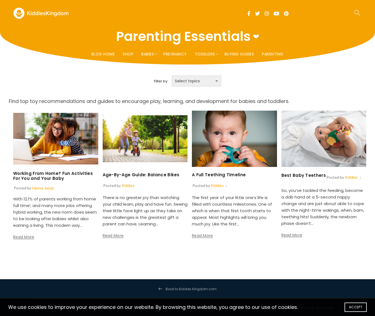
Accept (355, 307)
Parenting (272, 54)
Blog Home (103, 54)
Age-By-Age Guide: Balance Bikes (141, 175)
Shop (128, 54)
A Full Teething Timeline (219, 175)
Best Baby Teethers (303, 175)
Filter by (160, 81)
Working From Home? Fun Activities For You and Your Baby (53, 175)
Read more (23, 237)
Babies (147, 54)
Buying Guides (239, 54)
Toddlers (205, 54)
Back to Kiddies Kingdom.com (191, 289)
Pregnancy (175, 54)
